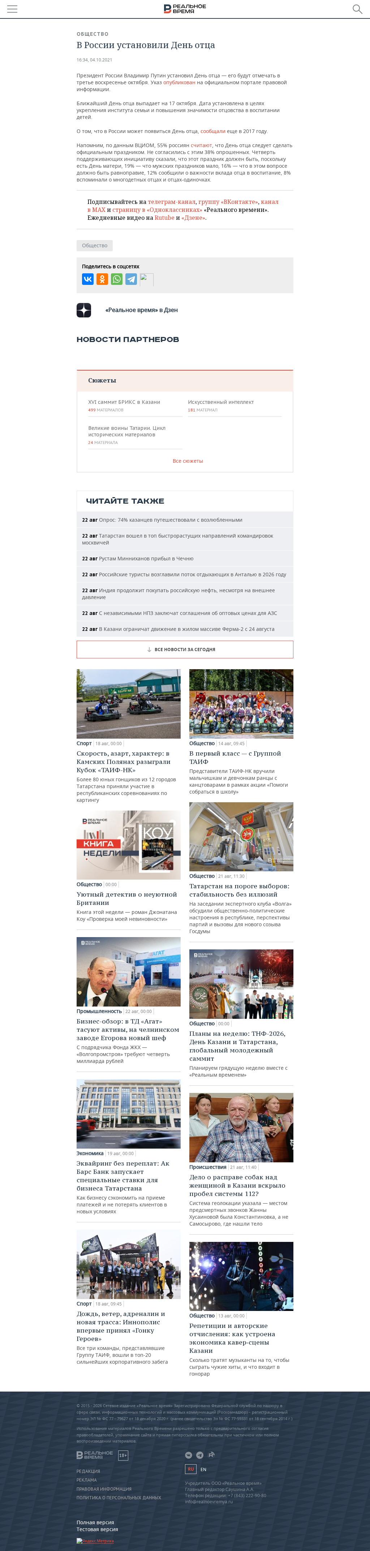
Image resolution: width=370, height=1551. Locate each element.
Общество (93, 34)
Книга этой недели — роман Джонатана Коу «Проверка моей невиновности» (127, 906)
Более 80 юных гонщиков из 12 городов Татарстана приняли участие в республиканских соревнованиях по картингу (126, 776)
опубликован (179, 82)
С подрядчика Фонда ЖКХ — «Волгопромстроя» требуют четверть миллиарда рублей (128, 1040)
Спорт (84, 743)
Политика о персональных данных (119, 1497)
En (203, 1469)
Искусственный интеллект (221, 406)
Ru (191, 1469)
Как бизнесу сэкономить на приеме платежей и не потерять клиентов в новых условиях (123, 1187)
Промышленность (99, 1011)
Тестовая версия (97, 1529)
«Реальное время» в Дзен (142, 310)
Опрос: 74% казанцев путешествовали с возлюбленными (162, 519)
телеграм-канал (171, 202)
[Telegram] (131, 279)
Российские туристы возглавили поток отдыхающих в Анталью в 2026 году (184, 574)
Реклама (87, 1480)
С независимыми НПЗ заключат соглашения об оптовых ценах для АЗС (179, 613)
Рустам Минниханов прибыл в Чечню (138, 558)
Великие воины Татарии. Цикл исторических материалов (126, 435)
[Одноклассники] (102, 279)
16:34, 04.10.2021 (94, 60)
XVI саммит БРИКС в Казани (124, 406)
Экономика (90, 1153)
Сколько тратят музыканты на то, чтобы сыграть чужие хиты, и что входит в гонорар (239, 1349)
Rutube (165, 218)
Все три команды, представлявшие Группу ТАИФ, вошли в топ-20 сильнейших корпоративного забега (122, 1337)
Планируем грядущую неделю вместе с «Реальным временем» (238, 1053)
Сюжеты (102, 380)
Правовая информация (104, 1489)
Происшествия (208, 1167)
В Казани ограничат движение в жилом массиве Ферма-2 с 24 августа (178, 628)
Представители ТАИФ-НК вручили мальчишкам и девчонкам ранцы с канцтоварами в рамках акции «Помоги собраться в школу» (238, 772)
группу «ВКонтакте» (228, 202)
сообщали (213, 131)
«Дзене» (193, 218)
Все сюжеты (188, 460)
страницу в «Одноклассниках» (157, 210)
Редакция (88, 1471)
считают (201, 145)
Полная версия (95, 1522)
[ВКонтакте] (88, 279)
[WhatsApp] (116, 279)
